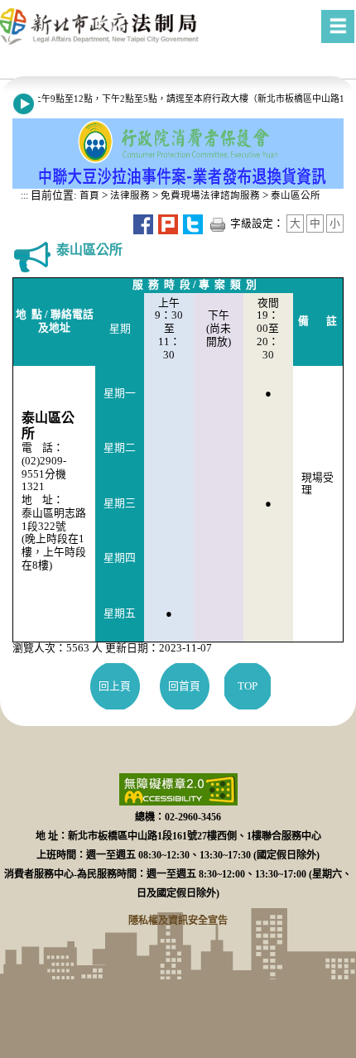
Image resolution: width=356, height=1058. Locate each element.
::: (24, 195)
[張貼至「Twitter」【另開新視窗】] (193, 223)
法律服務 (130, 195)
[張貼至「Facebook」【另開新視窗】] (143, 223)
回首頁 (184, 686)
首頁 (88, 195)
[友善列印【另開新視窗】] (218, 223)
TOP (247, 686)
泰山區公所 (295, 195)
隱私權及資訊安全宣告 (178, 920)
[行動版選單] (337, 26)
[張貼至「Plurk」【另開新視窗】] (168, 223)
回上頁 (115, 686)
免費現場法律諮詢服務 (210, 195)
